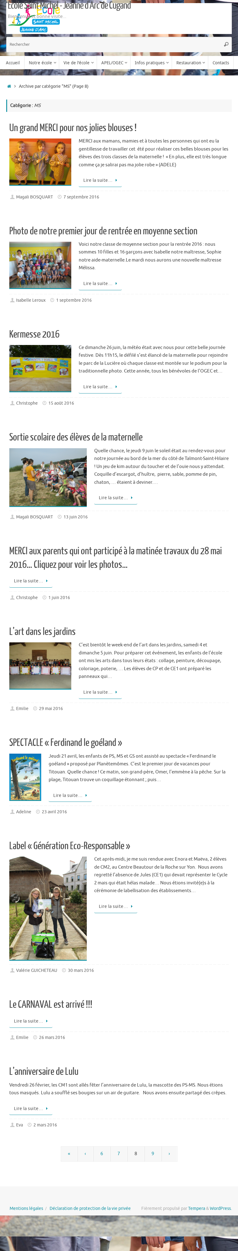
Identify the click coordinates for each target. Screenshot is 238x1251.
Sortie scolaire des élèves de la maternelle (76, 437)
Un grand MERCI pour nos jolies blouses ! (73, 128)
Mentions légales (26, 1208)
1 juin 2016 (59, 597)
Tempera (196, 1208)
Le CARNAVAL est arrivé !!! (50, 1004)
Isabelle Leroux (31, 300)
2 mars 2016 (45, 1125)
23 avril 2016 (54, 812)
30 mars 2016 (81, 970)
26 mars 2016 (52, 1037)
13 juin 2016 (76, 517)
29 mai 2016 (51, 708)
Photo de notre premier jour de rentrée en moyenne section (103, 231)
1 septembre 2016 (74, 300)
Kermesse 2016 (34, 334)
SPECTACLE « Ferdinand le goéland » (65, 742)
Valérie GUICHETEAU (36, 970)
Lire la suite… (97, 180)
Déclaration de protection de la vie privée (90, 1208)
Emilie (22, 708)
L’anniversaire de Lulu (43, 1071)
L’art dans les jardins (42, 631)
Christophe (27, 403)
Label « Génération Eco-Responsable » (69, 846)
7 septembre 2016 (81, 197)
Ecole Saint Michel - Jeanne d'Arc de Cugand (69, 5)
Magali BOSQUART (34, 197)
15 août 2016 (61, 403)
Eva (19, 1125)
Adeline (23, 812)
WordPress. (221, 1208)
